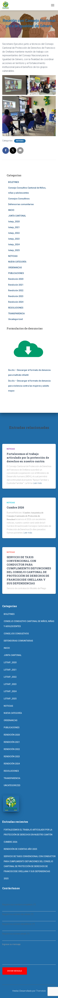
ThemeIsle (41, 991)
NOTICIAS (19, 141)
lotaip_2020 (14, 221)
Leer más (37, 483)
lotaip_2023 (14, 239)
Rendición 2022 (15, 290)
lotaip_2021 (14, 227)
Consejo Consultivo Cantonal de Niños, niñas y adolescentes (29, 623)
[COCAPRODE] (6, 5)
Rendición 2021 (15, 285)
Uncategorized (15, 319)
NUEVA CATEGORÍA (17, 262)
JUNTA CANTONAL (17, 216)
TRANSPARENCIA (16, 313)
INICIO (11, 210)
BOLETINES (13, 182)
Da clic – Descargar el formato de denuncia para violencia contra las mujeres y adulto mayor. (29, 386)
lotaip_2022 (14, 233)
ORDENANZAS (15, 267)
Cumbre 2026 (15, 507)
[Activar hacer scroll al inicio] (52, 992)
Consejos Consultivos (19, 198)
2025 (6, 878)
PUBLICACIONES (16, 273)
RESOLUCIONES (15, 308)
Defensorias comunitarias (21, 204)
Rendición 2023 (15, 296)
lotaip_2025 (14, 250)
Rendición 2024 (15, 302)
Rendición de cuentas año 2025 (20, 849)
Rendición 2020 (15, 279)
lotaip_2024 (14, 244)
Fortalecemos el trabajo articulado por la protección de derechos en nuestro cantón (28, 457)
